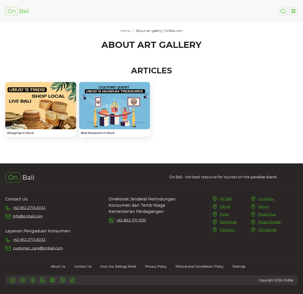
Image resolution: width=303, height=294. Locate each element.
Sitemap (239, 267)
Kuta (224, 214)
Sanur (263, 206)
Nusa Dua (267, 214)
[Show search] (283, 11)
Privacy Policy (156, 267)
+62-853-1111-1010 (131, 220)
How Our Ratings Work (118, 267)
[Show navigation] (293, 11)
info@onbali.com (28, 216)
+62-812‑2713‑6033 (29, 208)
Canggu (227, 230)
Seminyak (228, 222)
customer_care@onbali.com (38, 248)
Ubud (225, 206)
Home (125, 31)
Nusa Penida (269, 222)
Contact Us (82, 267)
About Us (58, 267)
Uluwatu (266, 199)
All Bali (226, 199)
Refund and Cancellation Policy (199, 267)
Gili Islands (267, 230)
